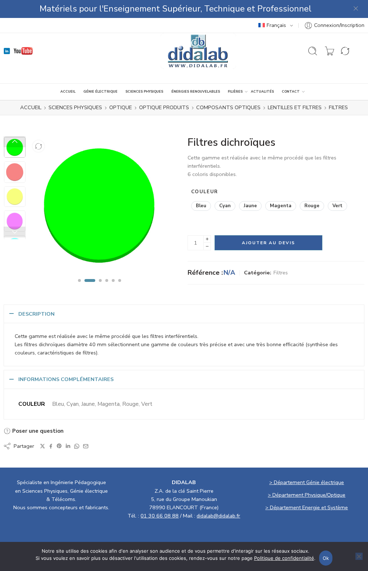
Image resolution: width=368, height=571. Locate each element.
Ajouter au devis (268, 243)
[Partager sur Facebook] (51, 446)
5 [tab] (113, 286)
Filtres (338, 107)
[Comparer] (38, 146)
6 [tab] (119, 286)
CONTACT (291, 91)
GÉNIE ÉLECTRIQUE (100, 91)
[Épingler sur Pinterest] (59, 446)
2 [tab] (89, 286)
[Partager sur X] (42, 446)
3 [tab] (100, 286)
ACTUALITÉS (262, 91)
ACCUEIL (67, 91)
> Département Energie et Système (306, 507)
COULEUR (204, 192)
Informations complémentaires (66, 379)
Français (276, 25)
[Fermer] (356, 9)
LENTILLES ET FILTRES (295, 107)
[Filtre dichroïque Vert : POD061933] (99, 205)
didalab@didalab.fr (218, 515)
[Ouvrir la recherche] (312, 51)
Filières (235, 91)
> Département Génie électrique (306, 482)
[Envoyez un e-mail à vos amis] (86, 446)
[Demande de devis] (330, 51)
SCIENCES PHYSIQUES (144, 91)
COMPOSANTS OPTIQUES (228, 107)
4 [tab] (106, 286)
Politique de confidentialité (284, 558)
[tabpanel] (99, 206)
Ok (326, 558)
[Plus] (207, 239)
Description (36, 313)
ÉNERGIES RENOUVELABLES (195, 91)
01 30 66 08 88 (160, 515)
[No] (359, 556)
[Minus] (207, 246)
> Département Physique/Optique (306, 494)
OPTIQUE (120, 107)
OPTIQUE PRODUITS (164, 107)
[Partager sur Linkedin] (68, 446)
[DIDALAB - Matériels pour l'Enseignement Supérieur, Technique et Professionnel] (198, 51)
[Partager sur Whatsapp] (77, 446)
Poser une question (37, 431)
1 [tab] (79, 286)
